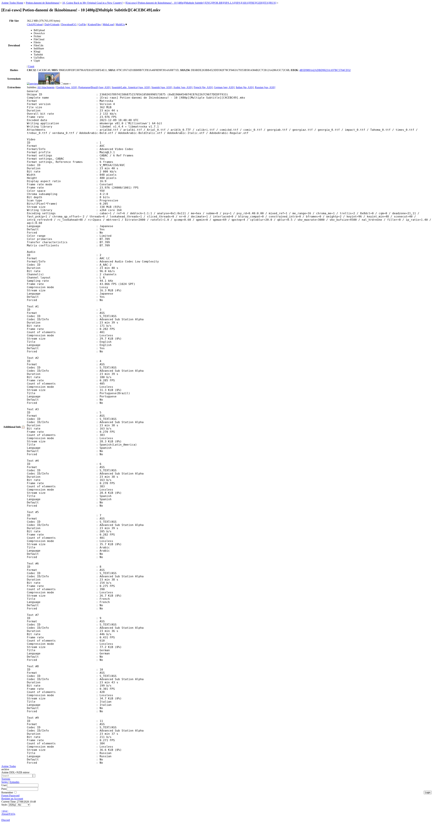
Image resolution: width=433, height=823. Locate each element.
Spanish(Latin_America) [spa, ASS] (131, 87)
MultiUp (120, 24)
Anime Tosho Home (12, 2)
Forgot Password (10, 795)
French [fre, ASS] (203, 87)
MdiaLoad (108, 24)
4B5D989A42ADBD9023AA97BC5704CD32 (325, 70)
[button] (62, 83)
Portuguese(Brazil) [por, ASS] (94, 87)
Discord (5, 820)
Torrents (5, 779)
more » (67, 83)
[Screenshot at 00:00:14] (32, 83)
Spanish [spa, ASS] (161, 87)
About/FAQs (8, 814)
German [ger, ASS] (224, 87)
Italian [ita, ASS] (245, 87)
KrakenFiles (94, 24)
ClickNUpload (35, 24)
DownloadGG (69, 24)
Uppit (31, 66)
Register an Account (12, 798)
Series (4, 782)
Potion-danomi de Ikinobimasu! (43, 2)
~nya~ (4, 810)
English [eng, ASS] (66, 87)
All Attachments (45, 87)
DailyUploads (51, 24)
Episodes (14, 782)
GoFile (82, 24)
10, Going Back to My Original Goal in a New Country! (92, 2)
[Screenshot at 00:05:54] (49, 83)
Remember (7, 792)
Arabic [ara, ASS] (182, 87)
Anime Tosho (8, 766)
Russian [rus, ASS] (265, 87)
